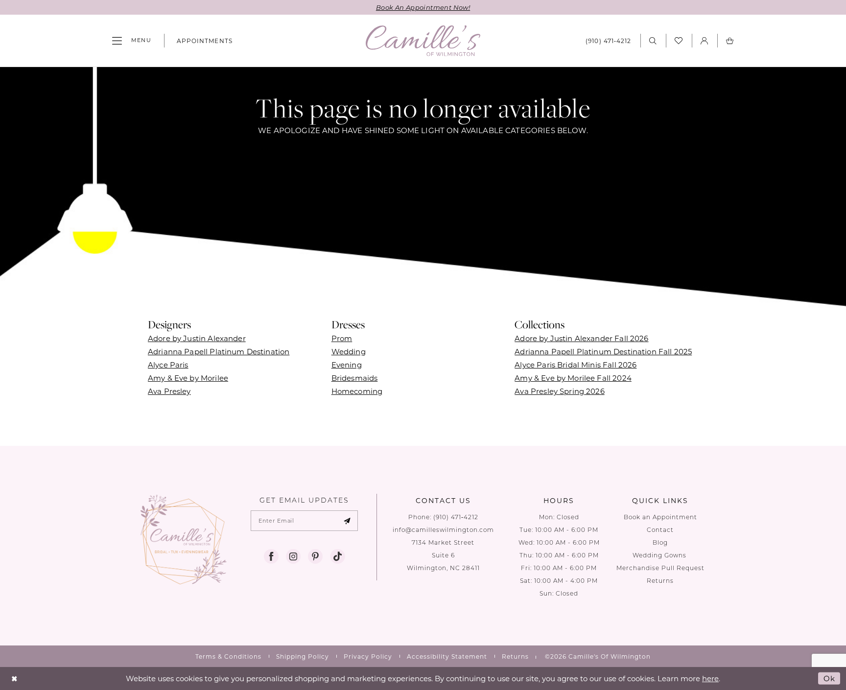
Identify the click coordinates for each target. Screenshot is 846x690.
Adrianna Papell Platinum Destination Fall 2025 (603, 351)
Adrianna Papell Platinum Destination (218, 351)
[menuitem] (131, 40)
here (710, 678)
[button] (131, 40)
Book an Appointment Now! (423, 7)
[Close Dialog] (14, 678)
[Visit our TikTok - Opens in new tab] (337, 556)
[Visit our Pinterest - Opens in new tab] (315, 556)
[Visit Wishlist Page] (679, 40)
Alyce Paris (168, 364)
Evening (346, 364)
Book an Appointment (660, 517)
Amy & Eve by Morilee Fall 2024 (573, 378)
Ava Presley (169, 391)
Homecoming (357, 391)
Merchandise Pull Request (660, 568)
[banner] (423, 40)
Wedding (348, 351)
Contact (660, 529)
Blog (660, 542)
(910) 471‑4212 (455, 517)
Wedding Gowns (660, 555)
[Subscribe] (347, 520)
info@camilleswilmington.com (443, 529)
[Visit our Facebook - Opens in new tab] (271, 556)
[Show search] (653, 40)
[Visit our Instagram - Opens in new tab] (293, 556)
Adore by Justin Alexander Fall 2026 (581, 338)
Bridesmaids (354, 378)
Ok (829, 678)
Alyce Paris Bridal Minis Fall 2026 (575, 364)
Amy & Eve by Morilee (188, 378)
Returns (660, 580)
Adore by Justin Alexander (197, 338)
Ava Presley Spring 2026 (559, 391)
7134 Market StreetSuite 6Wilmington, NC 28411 (443, 555)
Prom (341, 338)
